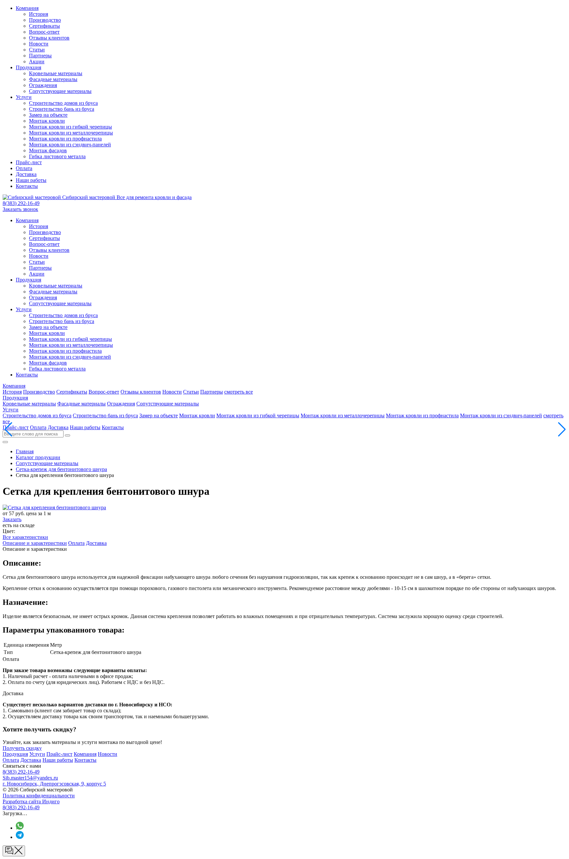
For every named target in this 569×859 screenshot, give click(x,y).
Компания (27, 8)
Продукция (28, 67)
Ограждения (43, 85)
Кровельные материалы (55, 73)
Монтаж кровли (47, 121)
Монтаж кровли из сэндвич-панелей (70, 144)
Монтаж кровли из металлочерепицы (71, 132)
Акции (36, 61)
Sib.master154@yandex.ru (30, 778)
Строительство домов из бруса (63, 103)
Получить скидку (22, 748)
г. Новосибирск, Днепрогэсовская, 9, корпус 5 (54, 783)
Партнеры (40, 55)
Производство (45, 20)
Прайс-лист (29, 162)
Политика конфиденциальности (39, 795)
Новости (38, 43)
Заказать (12, 519)
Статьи (37, 49)
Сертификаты (44, 26)
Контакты (27, 186)
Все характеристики (25, 537)
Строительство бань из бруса (61, 109)
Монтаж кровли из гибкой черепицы (70, 127)
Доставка (26, 174)
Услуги (24, 97)
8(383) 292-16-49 (21, 203)
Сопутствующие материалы (60, 91)
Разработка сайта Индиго (31, 801)
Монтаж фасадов (48, 150)
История (38, 14)
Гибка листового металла (57, 156)
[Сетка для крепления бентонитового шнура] (54, 507)
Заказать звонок (20, 209)
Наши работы (31, 180)
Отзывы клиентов (49, 38)
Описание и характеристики (35, 543)
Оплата (24, 168)
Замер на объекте (48, 115)
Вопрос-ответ (44, 32)
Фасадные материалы (53, 79)
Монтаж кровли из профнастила (65, 138)
